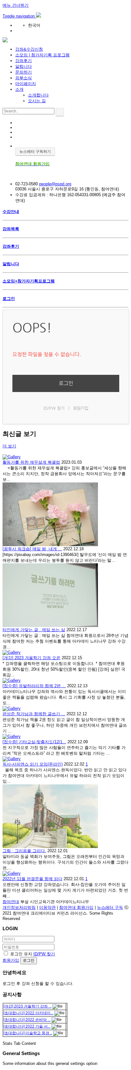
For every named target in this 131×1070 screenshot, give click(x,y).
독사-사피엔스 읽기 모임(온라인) (33, 764)
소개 (19, 89)
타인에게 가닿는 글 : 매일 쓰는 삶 (34, 629)
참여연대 (11, 901)
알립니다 (23, 66)
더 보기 (9, 446)
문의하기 (23, 72)
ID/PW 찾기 (54, 408)
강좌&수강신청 (29, 49)
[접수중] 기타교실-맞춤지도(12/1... (34, 741)
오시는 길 (37, 100)
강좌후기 (23, 60)
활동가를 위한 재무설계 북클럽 (31, 462)
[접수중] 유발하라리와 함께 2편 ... (34, 685)
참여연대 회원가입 (76, 907)
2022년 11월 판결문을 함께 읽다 (32, 878)
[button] (19, 16)
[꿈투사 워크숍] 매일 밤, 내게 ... (32, 548)
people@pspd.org (55, 184)
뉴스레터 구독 (110, 907)
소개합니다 (38, 95)
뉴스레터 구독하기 (35, 151)
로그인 (66, 383)
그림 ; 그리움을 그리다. (24, 850)
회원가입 (80, 408)
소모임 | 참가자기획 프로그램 (42, 55)
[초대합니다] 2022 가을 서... (27, 1026)
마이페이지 (25, 83)
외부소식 (23, 77)
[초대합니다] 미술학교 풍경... (27, 1033)
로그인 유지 (21, 954)
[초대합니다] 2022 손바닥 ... (27, 1019)
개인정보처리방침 (19, 907)
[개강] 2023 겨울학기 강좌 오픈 (31, 657)
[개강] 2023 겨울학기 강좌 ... (27, 1006)
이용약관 (47, 907)
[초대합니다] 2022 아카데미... (28, 1013)
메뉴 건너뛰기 (16, 5)
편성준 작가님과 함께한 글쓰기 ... (34, 713)
